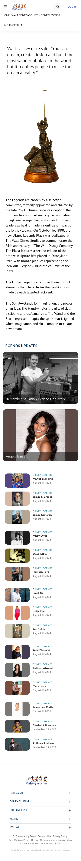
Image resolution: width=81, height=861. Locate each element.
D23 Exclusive (20, 801)
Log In (72, 7)
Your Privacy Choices (51, 843)
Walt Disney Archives (25, 15)
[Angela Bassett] (40, 460)
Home (6, 15)
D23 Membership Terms (24, 836)
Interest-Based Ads (29, 843)
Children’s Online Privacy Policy (56, 840)
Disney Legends (50, 15)
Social (15, 827)
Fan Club (16, 793)
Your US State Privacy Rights (23, 840)
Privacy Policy (60, 836)
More (14, 819)
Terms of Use (44, 836)
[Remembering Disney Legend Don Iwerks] (40, 403)
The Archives (19, 810)
